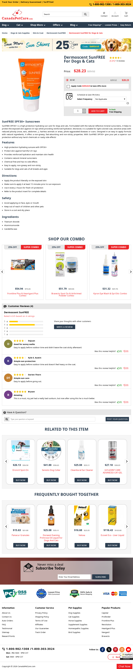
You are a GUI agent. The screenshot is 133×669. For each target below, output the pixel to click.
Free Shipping (115, 112)
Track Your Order (10, 2)
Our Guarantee (42, 628)
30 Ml (72, 80)
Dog (4, 24)
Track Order (40, 632)
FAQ (4, 624)
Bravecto (106, 636)
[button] (126, 656)
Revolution (106, 624)
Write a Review (65, 326)
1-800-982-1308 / (18, 649)
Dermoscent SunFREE (56, 33)
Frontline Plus (108, 620)
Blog (72, 24)
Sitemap (5, 632)
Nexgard (105, 632)
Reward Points (8, 636)
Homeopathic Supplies (78, 628)
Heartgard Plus (108, 628)
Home (4, 33)
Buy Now (20, 480)
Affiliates (39, 624)
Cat (18, 24)
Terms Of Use (41, 620)
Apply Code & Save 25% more (88, 86)
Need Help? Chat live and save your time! (112, 2)
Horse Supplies (75, 620)
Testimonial (7, 628)
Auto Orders (7, 620)
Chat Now (124, 666)
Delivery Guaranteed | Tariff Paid (37, 2)
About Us (6, 612)
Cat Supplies (73, 616)
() (120, 351)
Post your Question (117, 419)
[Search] (85, 14)
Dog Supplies (74, 612)
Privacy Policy (41, 612)
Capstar (105, 612)
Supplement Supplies (77, 624)
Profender (106, 616)
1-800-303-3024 (43, 649)
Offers (56, 24)
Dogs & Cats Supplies (20, 33)
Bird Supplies (74, 632)
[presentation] (2, 272)
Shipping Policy (42, 616)
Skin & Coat (38, 33)
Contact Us (7, 616)
